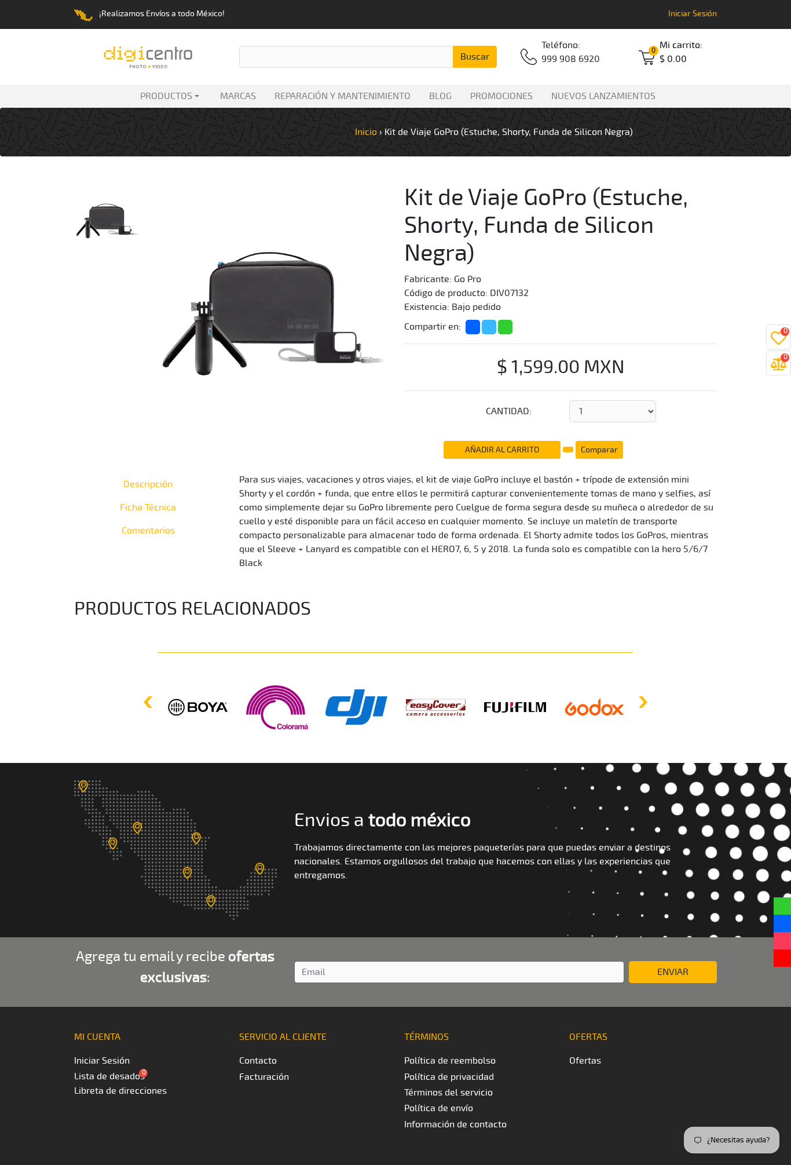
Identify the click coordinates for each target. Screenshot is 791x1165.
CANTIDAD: (509, 411)
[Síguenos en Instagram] (782, 940)
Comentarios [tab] (148, 530)
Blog (440, 96)
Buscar (474, 57)
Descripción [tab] (148, 484)
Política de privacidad (449, 1077)
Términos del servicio (448, 1092)
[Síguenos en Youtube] (782, 958)
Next (641, 702)
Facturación (264, 1077)
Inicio (366, 132)
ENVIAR (673, 972)
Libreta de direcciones (120, 1091)
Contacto (258, 1061)
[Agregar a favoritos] (569, 448)
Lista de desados (109, 1076)
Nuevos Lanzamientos (603, 96)
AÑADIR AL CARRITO (502, 450)
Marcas (238, 96)
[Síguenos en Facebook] (782, 923)
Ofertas (585, 1061)
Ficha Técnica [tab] (148, 507)
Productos (164, 96)
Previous (149, 702)
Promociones (501, 96)
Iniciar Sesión (692, 14)
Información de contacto (455, 1124)
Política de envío (438, 1108)
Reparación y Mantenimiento (342, 96)
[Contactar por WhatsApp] (782, 906)
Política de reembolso (450, 1061)
